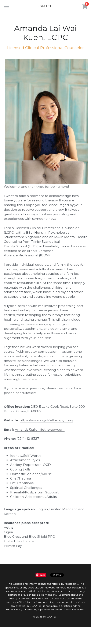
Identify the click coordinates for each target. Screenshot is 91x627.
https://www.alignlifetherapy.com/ (46, 420)
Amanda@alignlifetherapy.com (40, 429)
